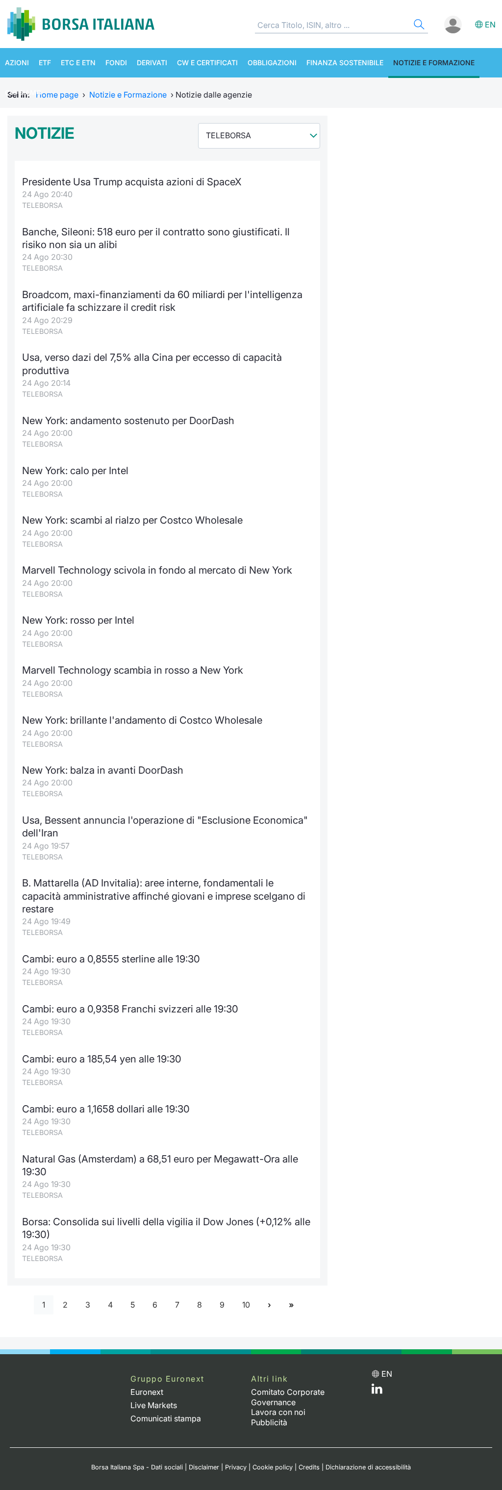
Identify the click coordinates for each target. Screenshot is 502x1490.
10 (246, 1305)
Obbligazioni (272, 62)
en (490, 24)
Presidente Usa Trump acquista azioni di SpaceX (132, 182)
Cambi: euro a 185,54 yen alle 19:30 (101, 1059)
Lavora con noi (278, 1412)
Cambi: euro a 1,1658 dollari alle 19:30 (106, 1109)
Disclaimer (204, 1467)
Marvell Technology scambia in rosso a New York (132, 670)
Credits (309, 1467)
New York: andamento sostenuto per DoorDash (128, 420)
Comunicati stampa (165, 1418)
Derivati (152, 62)
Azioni (17, 62)
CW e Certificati (207, 62)
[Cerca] (418, 25)
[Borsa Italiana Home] (80, 24)
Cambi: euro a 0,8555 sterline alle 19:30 (111, 959)
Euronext (146, 1392)
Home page (57, 95)
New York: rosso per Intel (78, 620)
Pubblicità (269, 1422)
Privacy (236, 1467)
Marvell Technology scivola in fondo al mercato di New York (157, 570)
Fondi (116, 62)
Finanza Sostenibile (344, 62)
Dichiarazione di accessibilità (368, 1467)
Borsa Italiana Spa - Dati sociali (137, 1467)
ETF (45, 62)
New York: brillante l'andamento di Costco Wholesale (142, 720)
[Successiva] (269, 1304)
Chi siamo (23, 92)
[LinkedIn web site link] (377, 1391)
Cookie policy (272, 1467)
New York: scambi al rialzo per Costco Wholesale (132, 520)
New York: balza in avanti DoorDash (102, 770)
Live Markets (153, 1405)
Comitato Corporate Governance (288, 1397)
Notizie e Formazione (434, 62)
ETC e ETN (78, 62)
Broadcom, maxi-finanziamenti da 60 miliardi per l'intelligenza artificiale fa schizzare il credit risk (162, 300)
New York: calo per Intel (75, 470)
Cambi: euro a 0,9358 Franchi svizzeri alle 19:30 (130, 1009)
